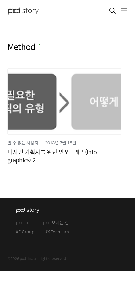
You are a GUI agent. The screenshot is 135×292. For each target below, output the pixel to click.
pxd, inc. (24, 223)
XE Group (25, 232)
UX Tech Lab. (57, 232)
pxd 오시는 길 (56, 223)
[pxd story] (39, 11)
